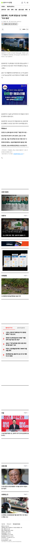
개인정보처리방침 (16, 524)
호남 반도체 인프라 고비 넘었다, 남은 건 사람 (13, 136)
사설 (2, 413)
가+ (27, 29)
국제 (26, 9)
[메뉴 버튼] (27, 2)
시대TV (3, 216)
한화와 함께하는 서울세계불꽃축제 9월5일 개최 (14, 142)
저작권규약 (9, 524)
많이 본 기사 (9, 328)
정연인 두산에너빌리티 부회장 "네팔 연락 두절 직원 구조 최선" (15, 132)
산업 (16, 9)
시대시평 (4, 466)
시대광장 (4, 276)
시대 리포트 (5, 192)
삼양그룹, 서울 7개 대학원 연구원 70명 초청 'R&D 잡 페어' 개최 (15, 139)
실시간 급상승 (21, 328)
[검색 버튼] (25, 3)
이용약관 (3, 524)
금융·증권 (21, 9)
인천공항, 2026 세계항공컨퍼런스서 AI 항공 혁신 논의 (15, 145)
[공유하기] (22, 2)
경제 (12, 9)
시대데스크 (4, 494)
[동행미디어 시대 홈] (6, 2)
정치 (8, 9)
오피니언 (3, 9)
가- (20, 29)
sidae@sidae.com (18, 154)
